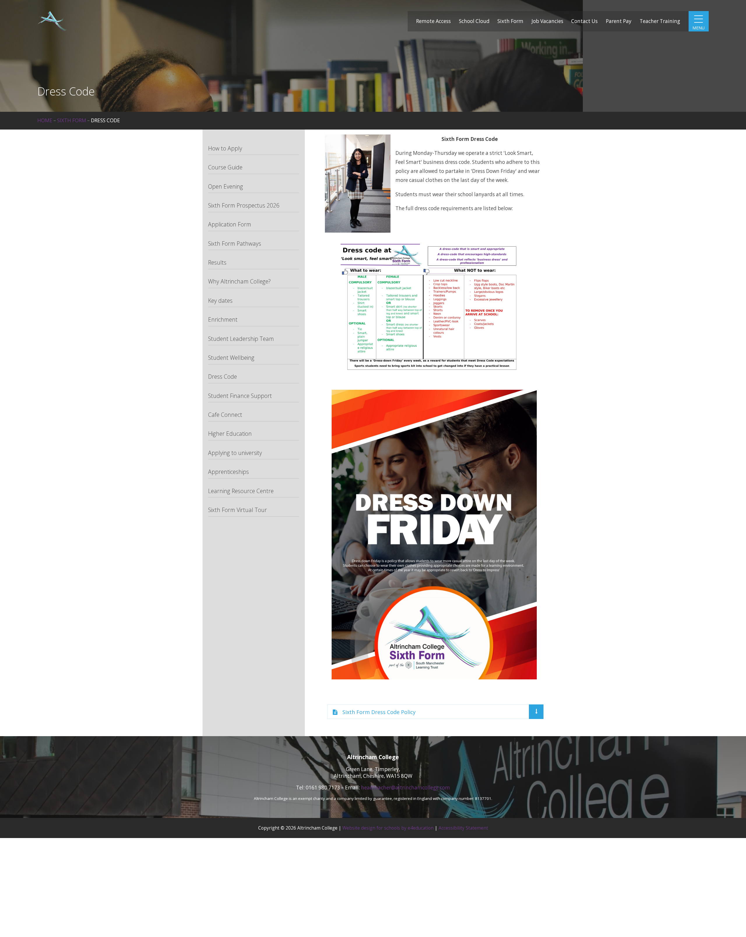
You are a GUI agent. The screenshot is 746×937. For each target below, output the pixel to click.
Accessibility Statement (463, 828)
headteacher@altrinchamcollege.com (405, 787)
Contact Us (584, 21)
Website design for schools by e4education (388, 828)
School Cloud (474, 21)
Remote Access (433, 21)
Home (44, 120)
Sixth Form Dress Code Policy (379, 711)
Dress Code (105, 120)
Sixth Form (510, 21)
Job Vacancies (547, 21)
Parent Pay (618, 21)
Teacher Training (660, 21)
